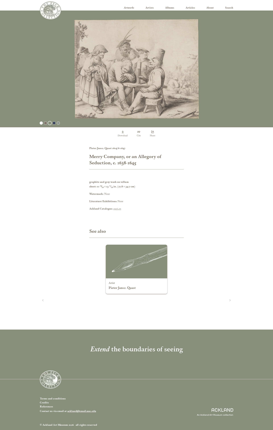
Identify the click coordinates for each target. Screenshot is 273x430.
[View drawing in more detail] (136, 69)
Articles (190, 8)
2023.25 (117, 209)
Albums (169, 8)
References (46, 406)
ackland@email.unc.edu (81, 411)
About (210, 8)
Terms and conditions (53, 398)
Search (229, 8)
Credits (44, 402)
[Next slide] (230, 300)
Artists (149, 8)
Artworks (129, 8)
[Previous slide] (43, 300)
